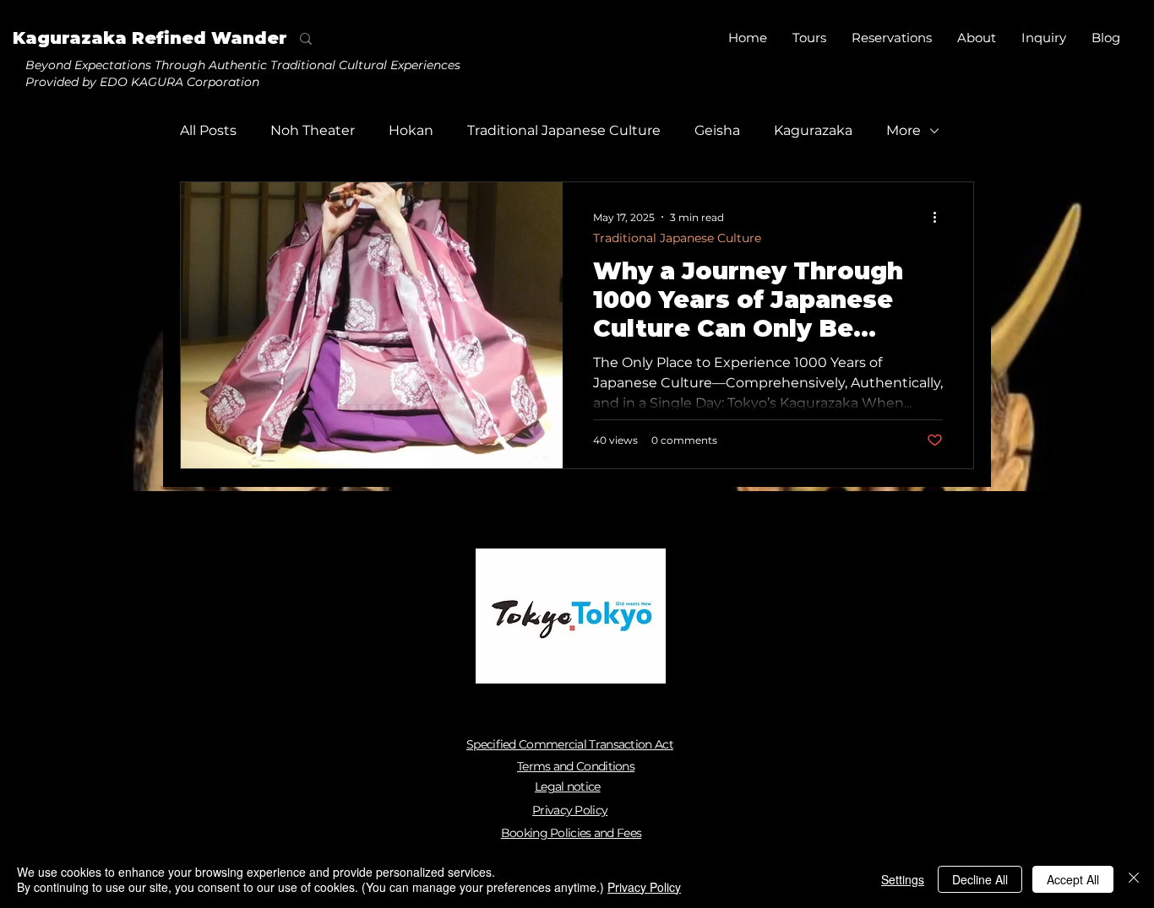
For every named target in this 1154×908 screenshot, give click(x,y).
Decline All (980, 879)
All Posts (208, 130)
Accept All (1073, 879)
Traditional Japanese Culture (564, 130)
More (903, 130)
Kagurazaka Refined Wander (150, 38)
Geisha (717, 130)
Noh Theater (312, 130)
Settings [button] (902, 879)
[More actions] (940, 217)
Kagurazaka (813, 130)
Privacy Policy (644, 886)
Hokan (411, 130)
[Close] (1134, 879)
